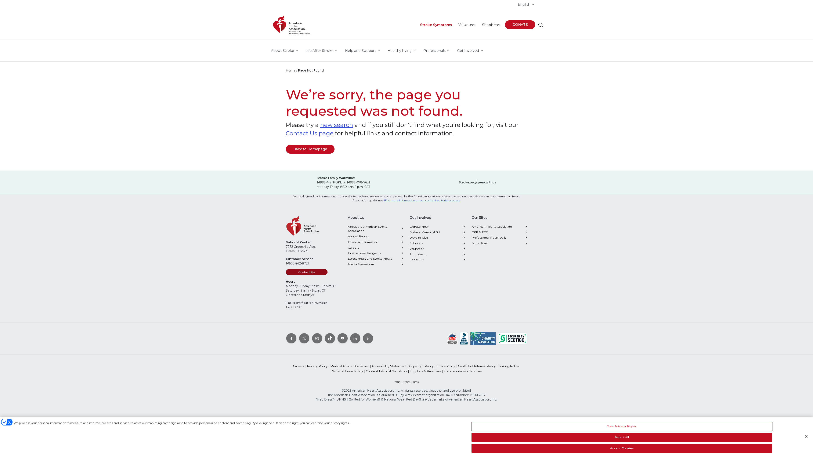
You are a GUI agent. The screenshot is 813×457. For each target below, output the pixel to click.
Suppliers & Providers (425, 371)
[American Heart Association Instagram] (317, 338)
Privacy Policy (317, 366)
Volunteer (417, 249)
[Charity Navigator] (483, 338)
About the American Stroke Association (367, 229)
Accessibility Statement (389, 366)
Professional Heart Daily (489, 237)
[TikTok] (329, 338)
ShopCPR (417, 260)
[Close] (806, 436)
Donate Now (419, 226)
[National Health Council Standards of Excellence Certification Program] (452, 338)
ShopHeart (418, 254)
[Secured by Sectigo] (512, 338)
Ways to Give (419, 237)
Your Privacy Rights (406, 381)
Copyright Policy (421, 366)
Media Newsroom (361, 264)
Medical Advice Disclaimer (349, 366)
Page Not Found (311, 70)
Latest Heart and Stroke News (370, 258)
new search (336, 124)
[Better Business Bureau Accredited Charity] (464, 338)
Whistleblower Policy (347, 371)
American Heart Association (492, 226)
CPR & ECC (480, 232)
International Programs (364, 253)
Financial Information (363, 242)
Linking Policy (508, 366)
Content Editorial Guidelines (386, 371)
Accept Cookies (622, 448)
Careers (353, 247)
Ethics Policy (445, 366)
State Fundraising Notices (463, 371)
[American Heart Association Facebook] (291, 338)
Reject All (622, 437)
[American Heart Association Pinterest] (367, 338)
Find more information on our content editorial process (422, 200)
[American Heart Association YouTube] (342, 338)
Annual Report (358, 236)
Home (290, 70)
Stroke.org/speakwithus (477, 182)
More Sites (479, 243)
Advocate (416, 243)
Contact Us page (309, 133)
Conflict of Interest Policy (477, 366)
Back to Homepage (310, 149)
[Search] (540, 25)
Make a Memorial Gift (425, 232)
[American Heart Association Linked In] (355, 338)
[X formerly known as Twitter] (304, 338)
